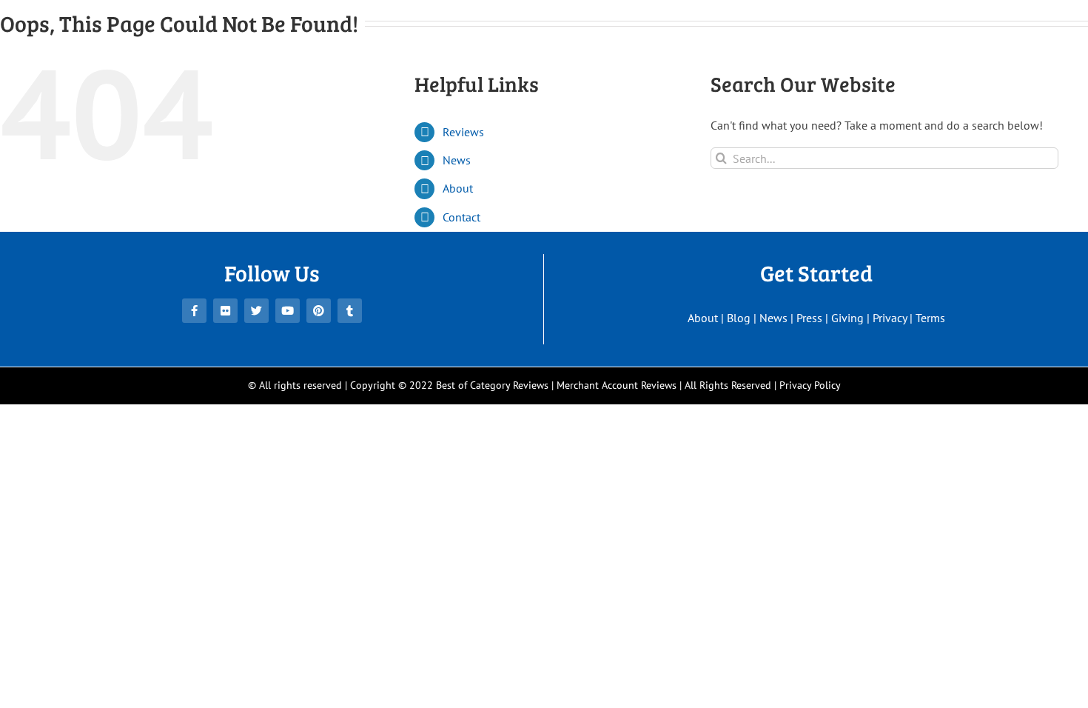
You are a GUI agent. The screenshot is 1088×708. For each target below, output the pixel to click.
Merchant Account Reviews (616, 385)
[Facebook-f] (194, 310)
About (458, 188)
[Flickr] (225, 310)
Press (809, 317)
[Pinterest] (318, 310)
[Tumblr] (350, 310)
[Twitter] (256, 310)
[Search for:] (884, 157)
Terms (930, 317)
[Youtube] (287, 310)
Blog (738, 317)
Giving (847, 317)
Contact (461, 217)
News (457, 160)
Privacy (890, 317)
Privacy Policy (810, 385)
